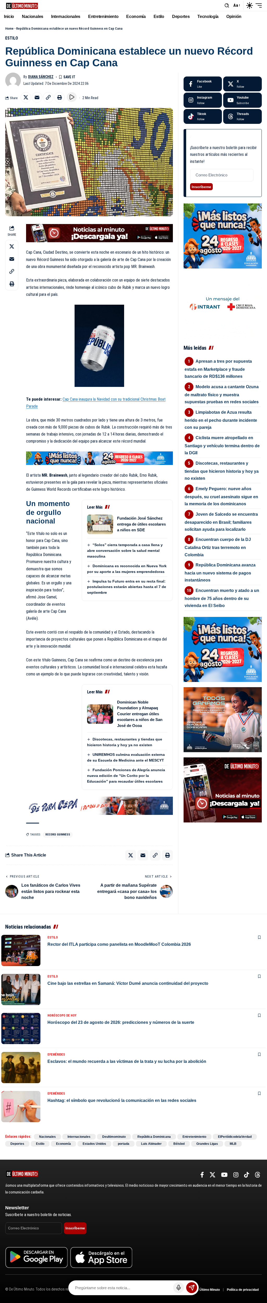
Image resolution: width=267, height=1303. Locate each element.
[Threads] (242, 116)
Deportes (17, 1144)
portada (123, 1144)
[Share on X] (26, 97)
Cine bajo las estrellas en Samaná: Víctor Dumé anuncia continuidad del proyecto (127, 983)
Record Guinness (57, 834)
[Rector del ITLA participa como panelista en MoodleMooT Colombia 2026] (20, 950)
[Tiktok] (203, 116)
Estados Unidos (94, 1144)
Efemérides (56, 1054)
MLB (233, 1144)
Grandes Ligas (207, 1144)
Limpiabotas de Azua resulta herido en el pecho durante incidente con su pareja (221, 420)
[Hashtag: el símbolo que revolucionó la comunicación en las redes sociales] (20, 1106)
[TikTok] (246, 1175)
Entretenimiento (194, 1137)
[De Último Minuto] (22, 5)
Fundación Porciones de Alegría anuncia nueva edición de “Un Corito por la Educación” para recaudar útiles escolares (126, 775)
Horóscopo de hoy (61, 1015)
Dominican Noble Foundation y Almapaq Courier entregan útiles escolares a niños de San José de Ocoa (139, 714)
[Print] (59, 97)
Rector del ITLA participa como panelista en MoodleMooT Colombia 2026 (119, 944)
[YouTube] (224, 1175)
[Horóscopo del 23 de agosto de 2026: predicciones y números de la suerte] (20, 1028)
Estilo (11, 38)
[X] (242, 84)
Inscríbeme (201, 187)
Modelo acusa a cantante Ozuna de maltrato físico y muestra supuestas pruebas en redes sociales (222, 394)
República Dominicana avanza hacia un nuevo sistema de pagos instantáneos (220, 572)
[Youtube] (242, 100)
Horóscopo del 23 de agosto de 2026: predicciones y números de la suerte (120, 1022)
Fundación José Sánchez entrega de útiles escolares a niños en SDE (141, 524)
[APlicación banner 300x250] (223, 789)
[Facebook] (203, 84)
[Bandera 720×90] (99, 805)
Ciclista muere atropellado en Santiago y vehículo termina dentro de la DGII (222, 445)
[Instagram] (203, 100)
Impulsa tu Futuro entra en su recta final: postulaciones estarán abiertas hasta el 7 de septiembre (126, 587)
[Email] (37, 97)
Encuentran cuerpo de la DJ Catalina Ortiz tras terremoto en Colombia (218, 547)
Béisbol (179, 1144)
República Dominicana (154, 1137)
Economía (63, 1144)
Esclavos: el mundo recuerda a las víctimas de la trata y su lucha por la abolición (126, 1061)
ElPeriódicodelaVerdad (235, 1137)
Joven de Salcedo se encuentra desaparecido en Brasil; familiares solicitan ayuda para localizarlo (221, 522)
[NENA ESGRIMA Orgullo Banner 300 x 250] (223, 719)
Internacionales (79, 1137)
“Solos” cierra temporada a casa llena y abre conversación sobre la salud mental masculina (125, 550)
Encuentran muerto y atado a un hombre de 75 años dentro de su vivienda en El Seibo (222, 598)
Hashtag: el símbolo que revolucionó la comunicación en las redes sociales (121, 1100)
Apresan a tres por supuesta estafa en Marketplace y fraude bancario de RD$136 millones (218, 369)
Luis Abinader (151, 1144)
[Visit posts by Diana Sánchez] (13, 80)
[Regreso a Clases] (99, 457)
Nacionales (47, 1137)
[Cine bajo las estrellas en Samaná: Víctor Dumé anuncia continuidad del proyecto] (20, 989)
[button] (227, 5)
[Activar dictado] (178, 1287)
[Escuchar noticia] (72, 97)
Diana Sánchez (40, 77)
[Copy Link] (48, 97)
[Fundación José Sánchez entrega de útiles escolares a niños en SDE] (100, 524)
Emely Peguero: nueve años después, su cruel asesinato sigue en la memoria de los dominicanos (221, 496)
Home (9, 28)
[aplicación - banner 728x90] (99, 232)
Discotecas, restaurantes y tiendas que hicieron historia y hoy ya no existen (222, 471)
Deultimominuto (114, 1137)
